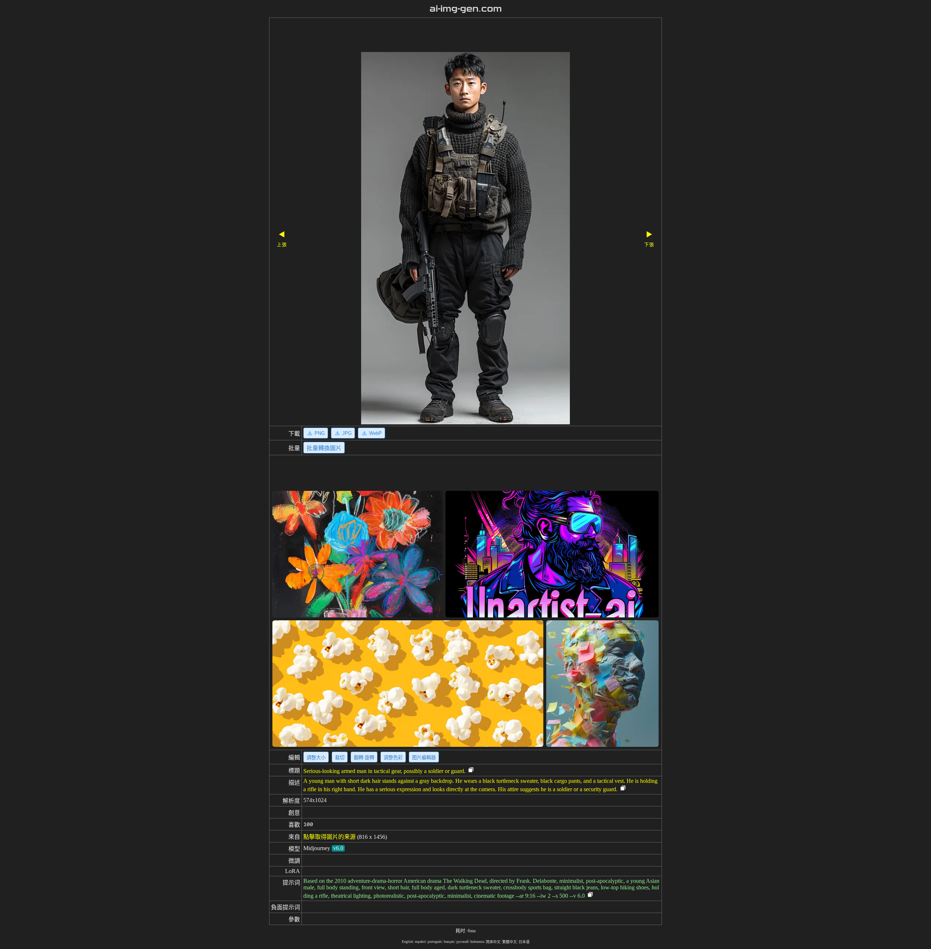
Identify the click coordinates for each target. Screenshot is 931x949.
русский (462, 942)
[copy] (471, 770)
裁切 (339, 757)
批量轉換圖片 (324, 448)
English (407, 942)
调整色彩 (393, 757)
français (449, 942)
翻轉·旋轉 (364, 757)
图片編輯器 (424, 757)
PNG (320, 433)
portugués (435, 942)
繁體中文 (509, 942)
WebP (375, 433)
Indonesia (477, 942)
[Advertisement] (453, 35)
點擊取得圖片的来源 (329, 837)
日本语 (524, 942)
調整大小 (316, 757)
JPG (347, 433)
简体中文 (493, 942)
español (420, 942)
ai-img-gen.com (465, 8)
